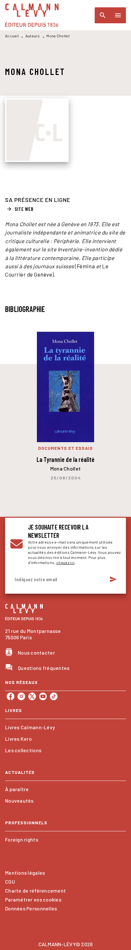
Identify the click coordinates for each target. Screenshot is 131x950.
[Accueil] (32, 15)
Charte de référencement (35, 890)
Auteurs (32, 35)
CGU (10, 882)
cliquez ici (65, 562)
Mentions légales (25, 873)
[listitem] (10, 696)
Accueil (12, 35)
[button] (20, 209)
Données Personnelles (31, 908)
